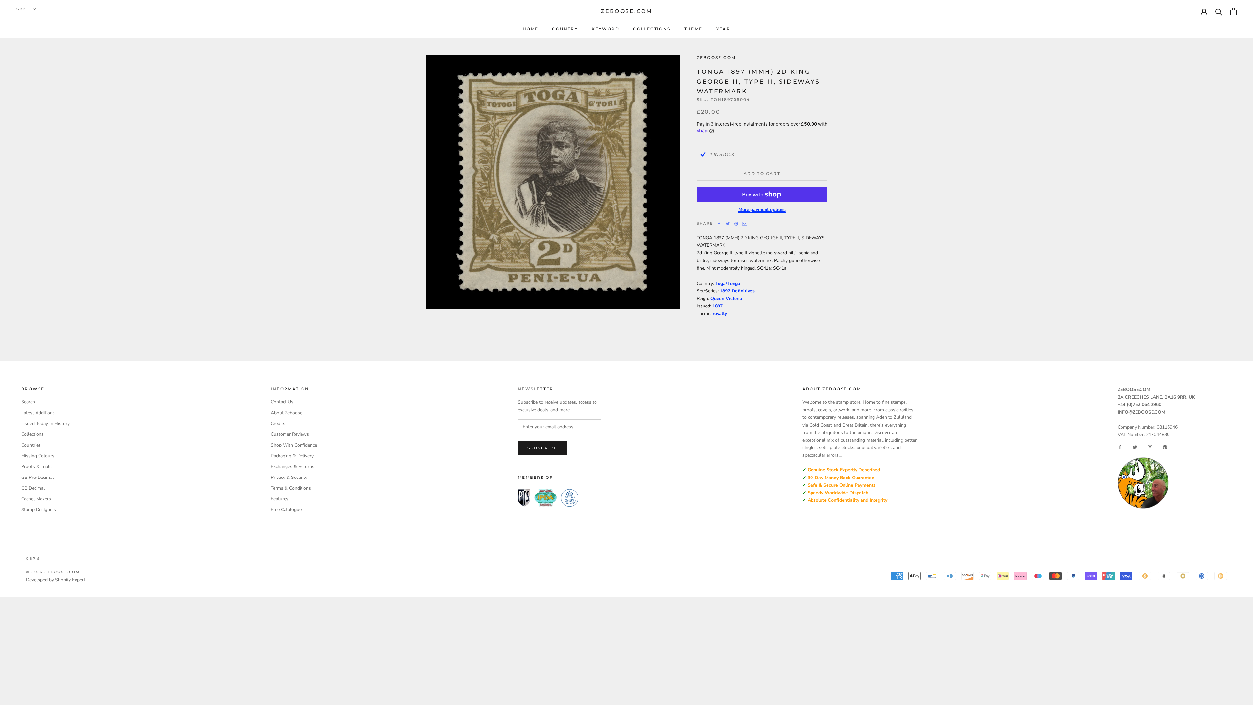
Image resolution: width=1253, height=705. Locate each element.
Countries (31, 445)
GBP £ (23, 9)
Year (723, 28)
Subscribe (542, 448)
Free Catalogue (286, 510)
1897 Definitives (737, 291)
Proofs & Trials (36, 466)
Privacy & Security (289, 477)
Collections (651, 28)
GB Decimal (33, 488)
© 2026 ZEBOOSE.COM (53, 572)
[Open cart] (1233, 11)
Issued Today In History (45, 423)
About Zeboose (286, 413)
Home (531, 28)
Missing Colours (37, 456)
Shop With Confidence (294, 445)
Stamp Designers (38, 510)
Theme (693, 28)
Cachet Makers (36, 499)
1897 (717, 306)
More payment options (762, 209)
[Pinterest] (736, 224)
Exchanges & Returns (292, 466)
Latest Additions (38, 413)
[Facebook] (719, 224)
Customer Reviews (290, 434)
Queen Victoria (726, 298)
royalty (720, 313)
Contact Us (282, 402)
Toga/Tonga (727, 283)
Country (565, 28)
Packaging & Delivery (292, 456)
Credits (278, 423)
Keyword (605, 28)
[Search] (1218, 11)
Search (28, 402)
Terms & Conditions (291, 488)
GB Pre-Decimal (37, 477)
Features (279, 499)
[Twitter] (728, 224)
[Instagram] (1150, 447)
